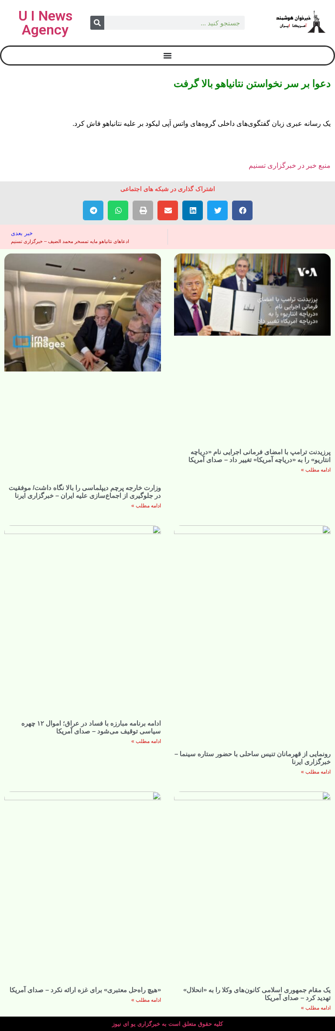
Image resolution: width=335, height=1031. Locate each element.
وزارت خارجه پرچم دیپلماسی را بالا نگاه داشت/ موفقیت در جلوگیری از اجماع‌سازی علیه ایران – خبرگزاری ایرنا (85, 491)
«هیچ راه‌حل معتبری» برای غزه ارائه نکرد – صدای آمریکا (85, 989)
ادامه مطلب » (316, 470)
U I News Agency (45, 22)
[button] (242, 210)
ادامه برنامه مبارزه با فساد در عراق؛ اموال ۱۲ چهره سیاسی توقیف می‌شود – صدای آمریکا (91, 727)
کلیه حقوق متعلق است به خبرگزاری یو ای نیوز (167, 1024)
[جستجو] (97, 23)
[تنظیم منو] (167, 55)
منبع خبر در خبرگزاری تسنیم (290, 165)
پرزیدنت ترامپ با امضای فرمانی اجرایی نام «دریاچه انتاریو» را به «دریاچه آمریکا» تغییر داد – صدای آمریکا (259, 455)
